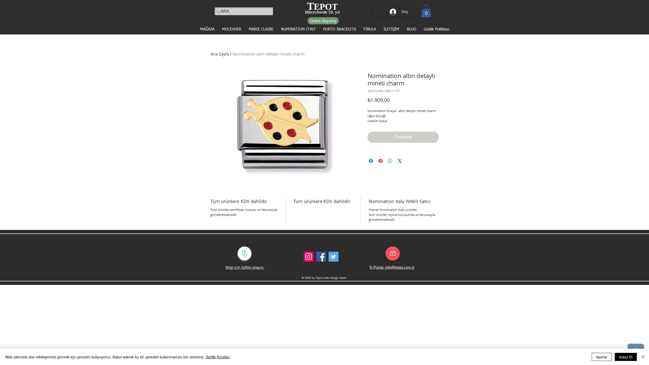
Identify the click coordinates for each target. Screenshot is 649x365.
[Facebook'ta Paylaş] (371, 161)
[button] (426, 11)
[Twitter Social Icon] (333, 257)
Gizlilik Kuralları (218, 356)
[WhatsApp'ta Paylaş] (390, 161)
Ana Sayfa (219, 54)
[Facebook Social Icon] (321, 257)
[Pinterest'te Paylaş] (380, 161)
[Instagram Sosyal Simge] (309, 257)
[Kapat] (643, 357)
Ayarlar (601, 356)
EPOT (326, 7)
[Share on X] (400, 161)
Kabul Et (626, 356)
